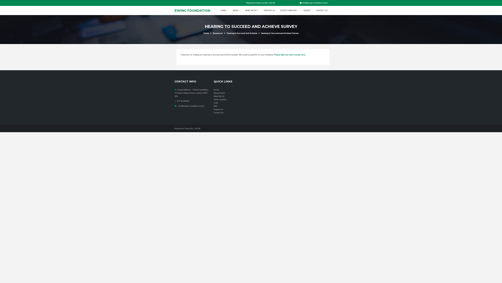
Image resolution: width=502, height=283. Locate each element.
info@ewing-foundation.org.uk (314, 3)
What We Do (251, 10)
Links (216, 103)
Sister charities (288, 10)
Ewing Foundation (192, 10)
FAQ (215, 106)
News (236, 10)
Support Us (269, 10)
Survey (307, 10)
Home (223, 10)
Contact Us (321, 10)
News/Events (219, 93)
